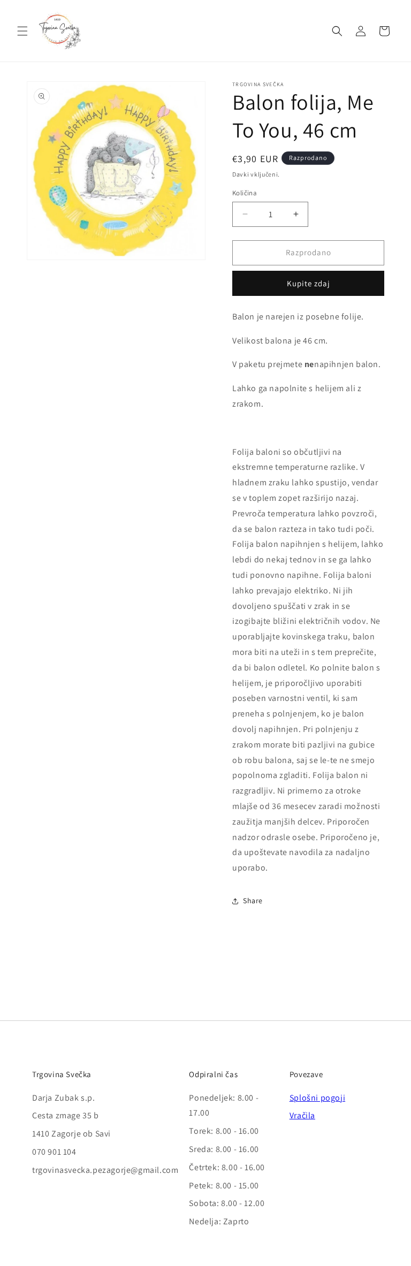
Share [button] (253, 900)
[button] (22, 31)
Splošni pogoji (317, 1097)
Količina (244, 192)
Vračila (302, 1115)
